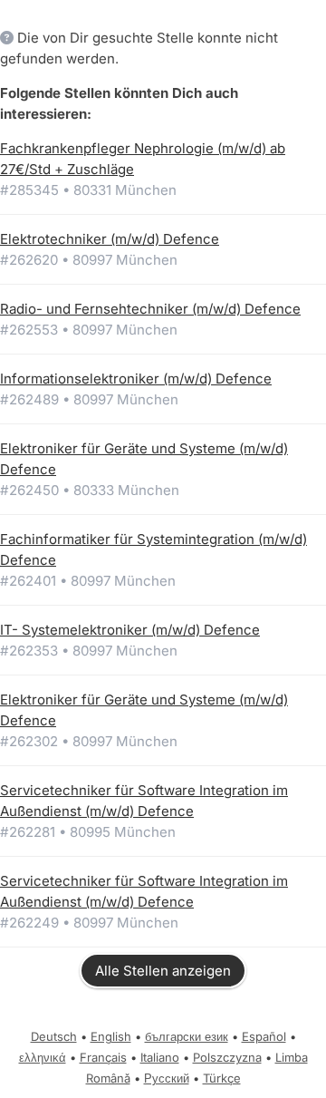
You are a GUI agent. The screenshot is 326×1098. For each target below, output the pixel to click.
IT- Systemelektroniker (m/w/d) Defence (130, 629)
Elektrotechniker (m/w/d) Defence (109, 239)
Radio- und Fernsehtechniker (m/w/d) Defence (150, 308)
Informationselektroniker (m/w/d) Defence (136, 378)
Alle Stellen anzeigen (163, 970)
